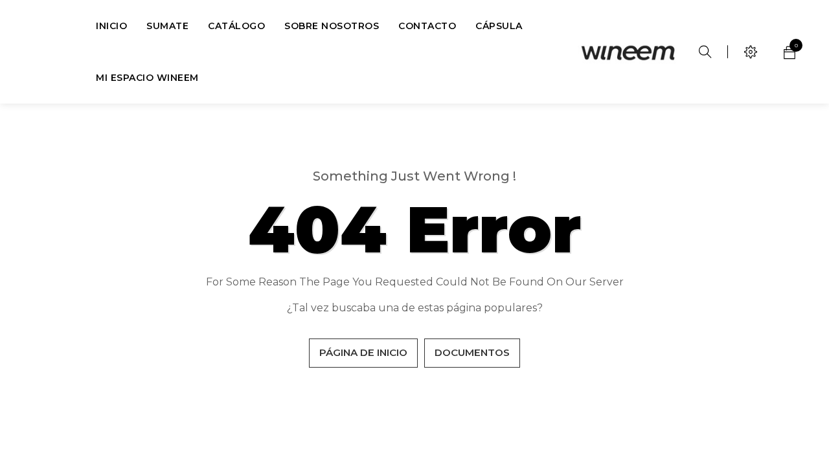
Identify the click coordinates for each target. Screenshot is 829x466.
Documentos (472, 352)
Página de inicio (363, 352)
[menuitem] (111, 26)
